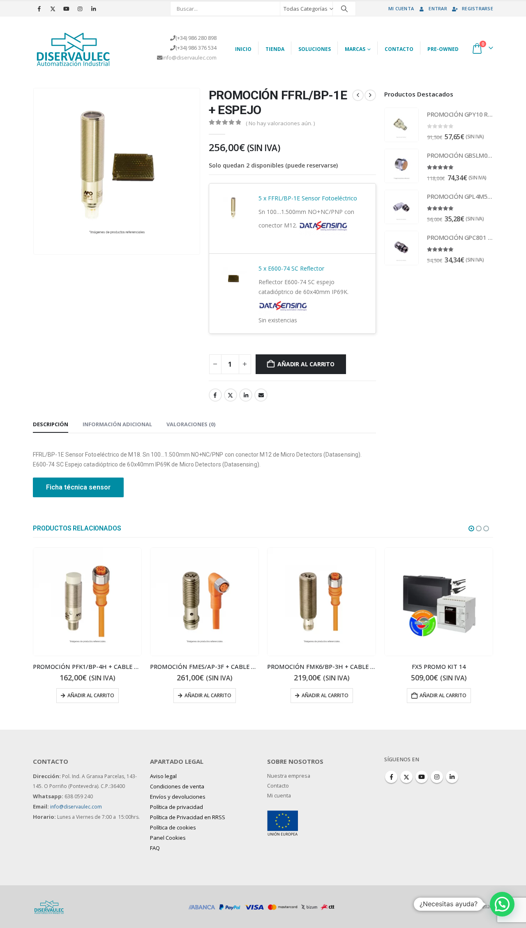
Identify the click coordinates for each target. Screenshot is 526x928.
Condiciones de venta (177, 786)
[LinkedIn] (93, 8)
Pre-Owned (443, 49)
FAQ (155, 848)
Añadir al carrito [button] (325, 695)
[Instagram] (79, 8)
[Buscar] (344, 9)
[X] (52, 8)
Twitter (230, 395)
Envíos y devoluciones (177, 796)
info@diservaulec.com (189, 57)
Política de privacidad (176, 807)
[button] (471, 528)
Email (261, 395)
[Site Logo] (74, 48)
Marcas (355, 49)
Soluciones (314, 49)
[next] (370, 95)
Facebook (215, 395)
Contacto (399, 49)
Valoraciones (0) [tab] (190, 424)
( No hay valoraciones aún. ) (280, 123)
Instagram (437, 777)
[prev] (358, 95)
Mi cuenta (401, 8)
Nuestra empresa (288, 775)
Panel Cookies (168, 837)
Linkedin (452, 777)
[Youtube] (66, 8)
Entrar (438, 8)
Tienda (274, 49)
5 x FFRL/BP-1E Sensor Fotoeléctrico (307, 198)
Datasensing (275, 240)
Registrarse (477, 8)
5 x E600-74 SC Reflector (291, 268)
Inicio (243, 49)
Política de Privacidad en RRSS (187, 817)
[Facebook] (39, 8)
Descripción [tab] (50, 424)
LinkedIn (245, 395)
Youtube (421, 777)
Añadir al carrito (305, 364)
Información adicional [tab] (117, 424)
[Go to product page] (401, 125)
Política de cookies (173, 827)
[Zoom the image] (282, 815)
